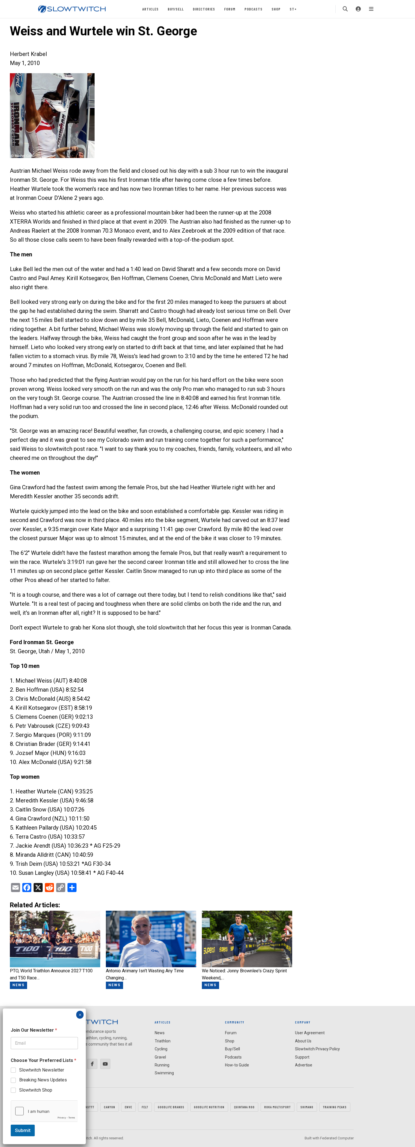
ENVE (128, 1107)
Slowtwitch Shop (35, 1090)
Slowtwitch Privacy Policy (317, 1049)
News (160, 1033)
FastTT (89, 1107)
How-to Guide (237, 1065)
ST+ (293, 9)
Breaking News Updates (43, 1080)
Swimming (164, 1073)
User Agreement (310, 1033)
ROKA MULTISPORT (277, 1107)
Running (162, 1065)
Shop (276, 9)
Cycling (161, 1049)
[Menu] (371, 9)
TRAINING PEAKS (335, 1107)
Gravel (160, 1057)
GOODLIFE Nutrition (209, 1107)
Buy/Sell (176, 9)
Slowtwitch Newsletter (41, 1070)
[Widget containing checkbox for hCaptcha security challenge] (44, 1111)
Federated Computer (337, 1138)
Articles (150, 9)
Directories (204, 9)
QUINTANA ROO (244, 1107)
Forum (229, 9)
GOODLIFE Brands (171, 1107)
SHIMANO (306, 1107)
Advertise (303, 1065)
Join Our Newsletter (34, 1030)
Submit (22, 1130)
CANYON (109, 1107)
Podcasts (253, 9)
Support (302, 1057)
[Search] (345, 9)
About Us (303, 1041)
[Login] (358, 9)
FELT (145, 1107)
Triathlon (163, 1041)
